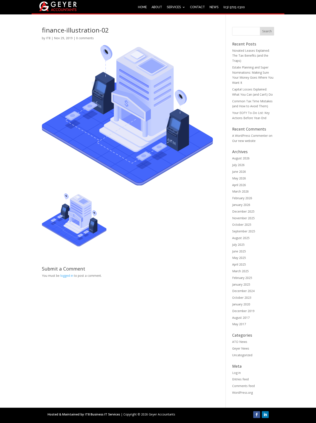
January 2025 (241, 284)
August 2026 (241, 158)
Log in (236, 373)
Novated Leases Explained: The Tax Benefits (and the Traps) (251, 55)
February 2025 (242, 278)
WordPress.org (242, 392)
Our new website (244, 141)
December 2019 (243, 311)
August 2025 (241, 238)
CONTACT (197, 7)
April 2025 (239, 264)
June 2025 (239, 251)
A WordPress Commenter (250, 136)
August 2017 (241, 318)
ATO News (239, 342)
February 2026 (242, 198)
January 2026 (241, 205)
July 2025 (238, 245)
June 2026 (239, 172)
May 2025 (239, 258)
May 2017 (239, 324)
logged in (66, 276)
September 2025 (243, 231)
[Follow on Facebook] (256, 414)
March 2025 (240, 271)
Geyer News (240, 348)
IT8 (48, 38)
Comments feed (243, 386)
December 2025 (243, 211)
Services (174, 7)
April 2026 (239, 185)
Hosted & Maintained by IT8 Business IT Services (84, 414)
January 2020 (241, 304)
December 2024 (243, 291)
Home (142, 7)
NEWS (214, 7)
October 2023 (241, 297)
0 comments (85, 38)
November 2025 (243, 218)
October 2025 (241, 224)
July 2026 (238, 165)
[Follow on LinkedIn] (265, 414)
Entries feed (240, 379)
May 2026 (239, 178)
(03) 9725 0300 (234, 7)
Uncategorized (242, 355)
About (157, 7)
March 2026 (240, 191)
